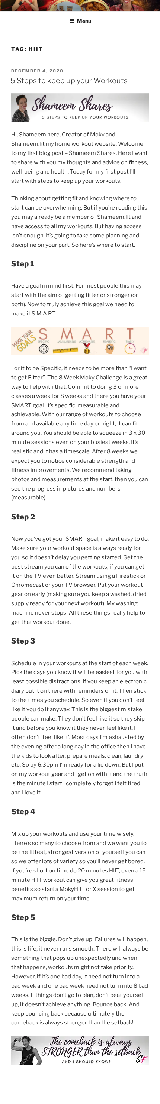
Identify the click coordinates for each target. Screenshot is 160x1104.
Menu (84, 21)
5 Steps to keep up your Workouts (69, 80)
